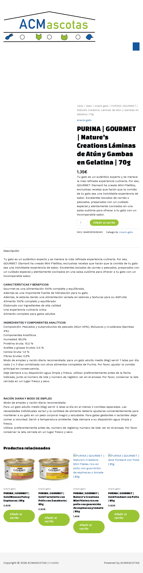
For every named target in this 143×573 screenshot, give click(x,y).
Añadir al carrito (104, 222)
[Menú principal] (136, 46)
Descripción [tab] (11, 250)
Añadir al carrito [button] (16, 515)
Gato (89, 105)
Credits (54, 562)
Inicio (80, 105)
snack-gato (101, 105)
